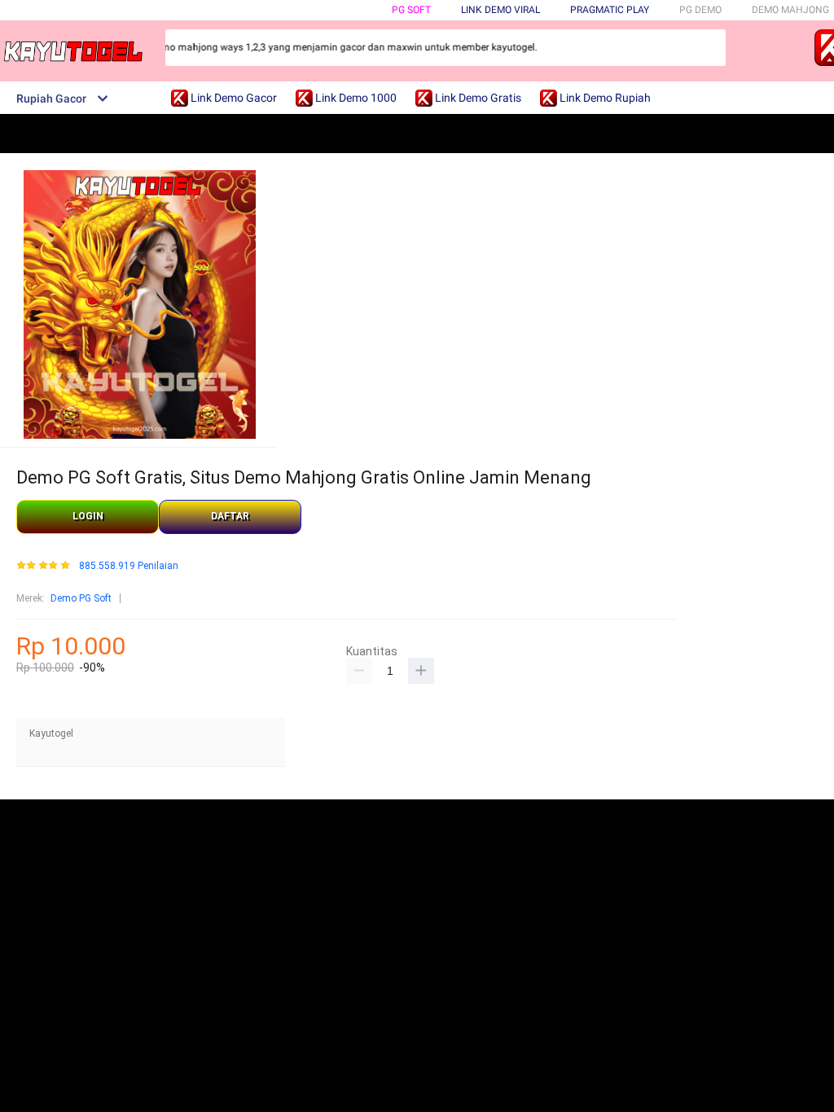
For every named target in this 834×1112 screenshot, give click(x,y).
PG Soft (411, 9)
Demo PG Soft (81, 598)
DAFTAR (230, 516)
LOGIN (87, 516)
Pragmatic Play (609, 9)
